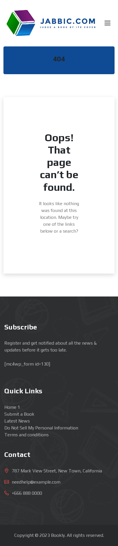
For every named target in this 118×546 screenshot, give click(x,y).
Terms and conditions (26, 434)
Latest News (17, 421)
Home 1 (12, 407)
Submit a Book (19, 414)
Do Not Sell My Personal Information (41, 428)
